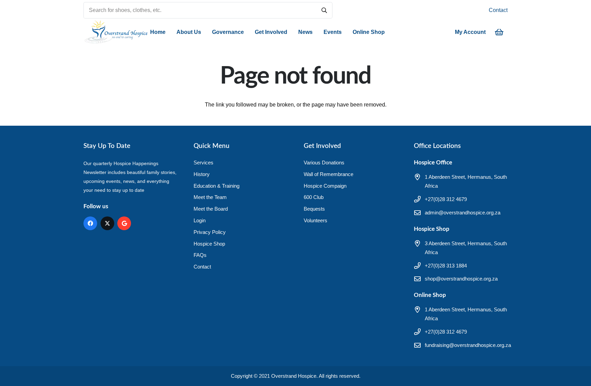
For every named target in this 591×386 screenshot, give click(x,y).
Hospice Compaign (325, 186)
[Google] (124, 223)
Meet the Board (211, 209)
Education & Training (216, 186)
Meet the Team (210, 197)
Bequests (314, 209)
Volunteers (315, 220)
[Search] (324, 10)
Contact (498, 10)
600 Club (314, 197)
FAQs (200, 255)
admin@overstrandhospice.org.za (462, 212)
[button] (204, 32)
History (202, 174)
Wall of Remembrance (328, 174)
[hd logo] (115, 32)
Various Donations (324, 162)
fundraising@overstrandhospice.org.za (468, 345)
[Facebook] (90, 223)
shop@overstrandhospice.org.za (461, 279)
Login (200, 220)
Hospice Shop (209, 244)
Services (203, 162)
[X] (107, 223)
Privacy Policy (210, 232)
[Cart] (499, 32)
